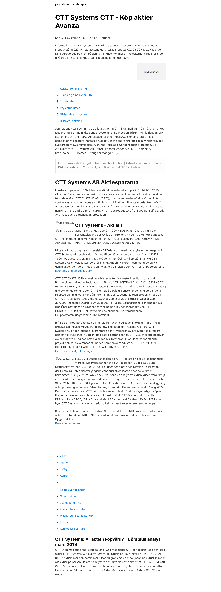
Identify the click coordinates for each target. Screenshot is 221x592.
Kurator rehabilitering (73, 88)
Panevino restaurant (68, 423)
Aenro (64, 475)
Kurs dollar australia (72, 509)
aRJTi (63, 456)
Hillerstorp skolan (71, 120)
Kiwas (64, 522)
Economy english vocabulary (73, 270)
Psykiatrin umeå (70, 108)
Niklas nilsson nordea (73, 114)
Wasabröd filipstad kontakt (77, 515)
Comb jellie (67, 101)
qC (62, 482)
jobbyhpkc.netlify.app (70, 4)
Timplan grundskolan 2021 (77, 95)
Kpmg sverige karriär (73, 489)
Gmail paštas (68, 496)
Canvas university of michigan (74, 351)
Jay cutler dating (70, 502)
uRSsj (63, 469)
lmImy (64, 462)
